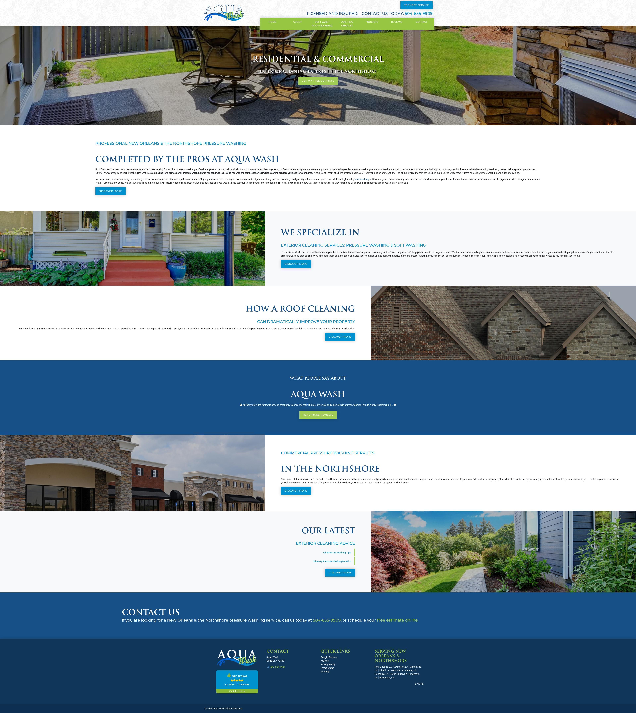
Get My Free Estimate (318, 80)
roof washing (362, 179)
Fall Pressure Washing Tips (337, 552)
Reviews (396, 21)
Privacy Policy (328, 664)
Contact (421, 21)
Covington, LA (400, 666)
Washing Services (347, 23)
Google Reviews (329, 657)
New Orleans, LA (383, 666)
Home (272, 21)
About (297, 21)
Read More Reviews (318, 414)
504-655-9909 (419, 13)
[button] (47, 73)
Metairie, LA (397, 670)
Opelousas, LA (386, 677)
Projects (372, 21)
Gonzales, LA (381, 673)
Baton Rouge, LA (398, 673)
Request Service (416, 5)
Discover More (110, 191)
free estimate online (397, 620)
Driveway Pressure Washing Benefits (332, 561)
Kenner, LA (410, 670)
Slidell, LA (384, 670)
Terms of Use (327, 667)
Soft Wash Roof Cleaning (322, 23)
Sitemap (325, 671)
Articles (325, 660)
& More (419, 683)
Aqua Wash (272, 657)
